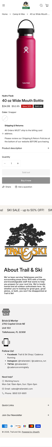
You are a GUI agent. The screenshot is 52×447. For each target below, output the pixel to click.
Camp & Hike (19, 14)
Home (5, 14)
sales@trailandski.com (22, 388)
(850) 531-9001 (19, 393)
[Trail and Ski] (26, 5)
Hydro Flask (8, 95)
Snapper (5, 118)
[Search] (41, 5)
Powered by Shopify (31, 432)
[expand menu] (3, 5)
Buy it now (26, 180)
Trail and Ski (15, 432)
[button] (47, 5)
